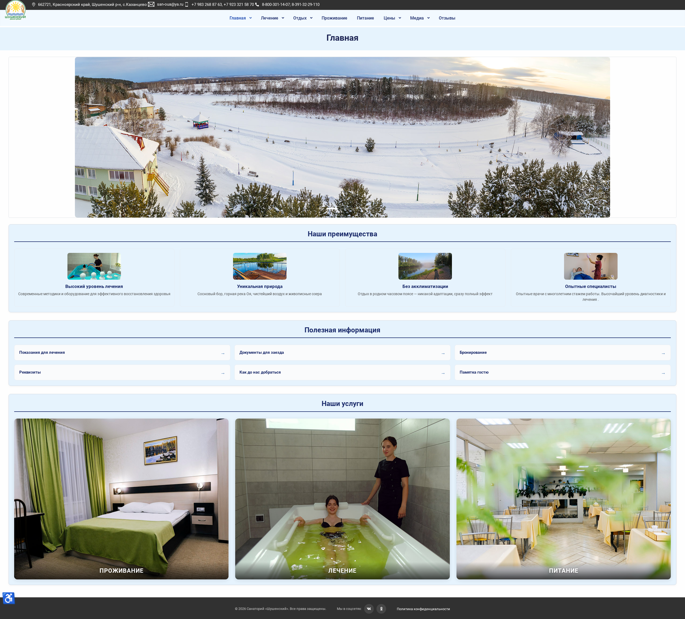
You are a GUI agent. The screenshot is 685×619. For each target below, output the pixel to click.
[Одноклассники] (381, 609)
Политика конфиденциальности (423, 609)
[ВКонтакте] (369, 609)
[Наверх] (676, 609)
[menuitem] (240, 18)
